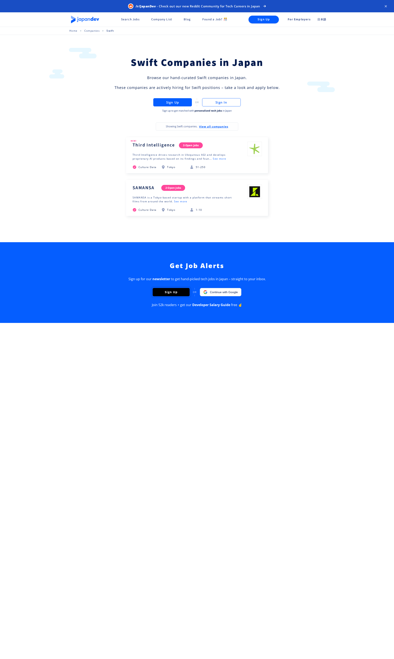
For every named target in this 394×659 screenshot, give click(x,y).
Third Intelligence (154, 145)
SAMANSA (144, 187)
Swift (110, 30)
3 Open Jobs (191, 145)
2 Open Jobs (173, 188)
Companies (92, 30)
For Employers (299, 19)
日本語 (321, 19)
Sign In (221, 102)
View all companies (213, 126)
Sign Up (264, 19)
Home (73, 30)
